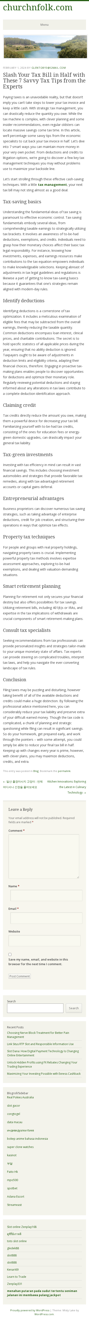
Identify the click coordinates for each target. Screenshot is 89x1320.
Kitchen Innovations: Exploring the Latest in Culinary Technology (66, 787)
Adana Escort (15, 1196)
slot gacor (13, 1106)
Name (13, 886)
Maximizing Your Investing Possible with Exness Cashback (44, 1074)
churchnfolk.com (38, 7)
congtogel (13, 1114)
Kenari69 (12, 1270)
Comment (16, 830)
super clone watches (20, 1147)
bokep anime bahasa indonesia (27, 1139)
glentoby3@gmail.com (48, 67)
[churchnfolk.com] (45, 57)
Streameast (14, 1205)
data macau (14, 1122)
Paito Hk (12, 1172)
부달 (10, 1163)
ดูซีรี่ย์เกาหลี (14, 1234)
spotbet (12, 1188)
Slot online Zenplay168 (22, 1227)
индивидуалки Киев (20, 1130)
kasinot (11, 1155)
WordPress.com (44, 1314)
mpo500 (12, 1180)
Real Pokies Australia (20, 1097)
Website (14, 931)
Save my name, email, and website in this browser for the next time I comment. (38, 961)
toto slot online (17, 1241)
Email (13, 909)
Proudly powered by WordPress (29, 1310)
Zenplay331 (14, 1284)
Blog (36, 771)
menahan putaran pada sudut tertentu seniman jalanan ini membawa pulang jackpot (42, 1293)
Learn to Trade (16, 1277)
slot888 (12, 1255)
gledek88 (13, 1248)
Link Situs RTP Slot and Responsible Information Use (40, 1044)
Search (11, 1001)
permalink (64, 771)
